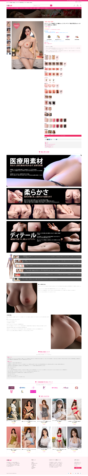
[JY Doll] (22, 387)
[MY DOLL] (55, 387)
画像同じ (61, 70)
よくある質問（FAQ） (34, 465)
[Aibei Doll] (11, 391)
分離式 (50, 111)
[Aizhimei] (11, 387)
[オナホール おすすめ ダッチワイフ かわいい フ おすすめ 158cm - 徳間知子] (59, 409)
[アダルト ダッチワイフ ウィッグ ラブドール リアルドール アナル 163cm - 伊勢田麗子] (74, 437)
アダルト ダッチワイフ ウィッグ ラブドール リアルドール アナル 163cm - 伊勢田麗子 (74, 449)
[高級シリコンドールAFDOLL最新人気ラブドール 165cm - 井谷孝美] (29, 409)
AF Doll (47, 42)
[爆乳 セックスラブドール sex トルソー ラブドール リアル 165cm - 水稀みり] (29, 437)
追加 (50, 99)
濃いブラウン (57, 93)
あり (50, 116)
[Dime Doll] (33, 391)
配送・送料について (34, 464)
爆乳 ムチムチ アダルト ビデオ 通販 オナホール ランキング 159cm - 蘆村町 (14, 421)
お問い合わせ (78, 467)
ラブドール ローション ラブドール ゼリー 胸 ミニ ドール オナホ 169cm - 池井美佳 (44, 449)
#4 (57, 122)
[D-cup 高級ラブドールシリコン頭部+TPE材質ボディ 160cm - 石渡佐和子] (74, 409)
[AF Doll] (33, 387)
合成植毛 (50, 134)
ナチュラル (50, 76)
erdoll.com (11, 473)
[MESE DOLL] (66, 387)
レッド (53, 70)
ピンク (46, 70)
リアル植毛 (54, 134)
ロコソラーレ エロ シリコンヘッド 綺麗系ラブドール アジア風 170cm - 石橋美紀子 (44, 422)
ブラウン (54, 76)
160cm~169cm (48, 15)
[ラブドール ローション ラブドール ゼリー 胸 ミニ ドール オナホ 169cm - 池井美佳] (44, 437)
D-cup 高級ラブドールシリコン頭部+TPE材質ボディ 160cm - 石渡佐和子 (74, 422)
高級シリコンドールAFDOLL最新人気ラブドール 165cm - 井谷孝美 (29, 422)
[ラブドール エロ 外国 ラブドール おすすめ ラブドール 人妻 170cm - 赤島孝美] (14, 437)
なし (46, 116)
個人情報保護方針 (33, 467)
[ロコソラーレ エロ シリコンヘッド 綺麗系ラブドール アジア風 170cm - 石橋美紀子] (44, 409)
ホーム (39, 15)
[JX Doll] (22, 391)
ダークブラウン (57, 76)
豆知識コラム (33, 468)
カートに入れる (63, 135)
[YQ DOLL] (76, 387)
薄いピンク (46, 93)
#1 (50, 105)
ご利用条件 (33, 466)
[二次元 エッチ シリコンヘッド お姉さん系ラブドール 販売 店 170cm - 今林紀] (59, 437)
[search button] (51, 5)
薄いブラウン (53, 93)
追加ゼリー (54, 82)
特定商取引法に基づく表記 (34, 463)
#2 (54, 105)
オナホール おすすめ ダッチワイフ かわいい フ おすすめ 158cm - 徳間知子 (59, 421)
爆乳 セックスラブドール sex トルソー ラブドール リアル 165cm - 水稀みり (29, 450)
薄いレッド (50, 70)
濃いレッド (57, 70)
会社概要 (32, 462)
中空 (50, 82)
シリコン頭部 (43, 15)
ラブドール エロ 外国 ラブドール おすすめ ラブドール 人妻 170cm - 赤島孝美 (14, 450)
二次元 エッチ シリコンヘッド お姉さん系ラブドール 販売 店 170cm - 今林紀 (59, 450)
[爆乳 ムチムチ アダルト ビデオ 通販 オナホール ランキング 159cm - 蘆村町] (14, 409)
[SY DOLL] (44, 387)
